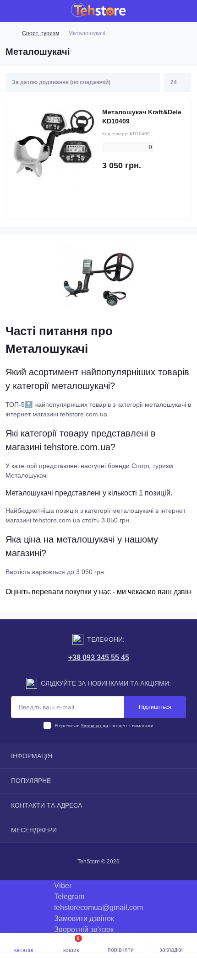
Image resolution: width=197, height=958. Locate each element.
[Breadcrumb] (9, 33)
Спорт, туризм (40, 33)
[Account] (187, 11)
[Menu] (11, 11)
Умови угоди (94, 725)
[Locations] (170, 11)
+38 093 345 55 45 (98, 657)
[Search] (28, 11)
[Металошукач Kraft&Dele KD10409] (54, 148)
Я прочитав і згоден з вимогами (104, 725)
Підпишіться (155, 707)
